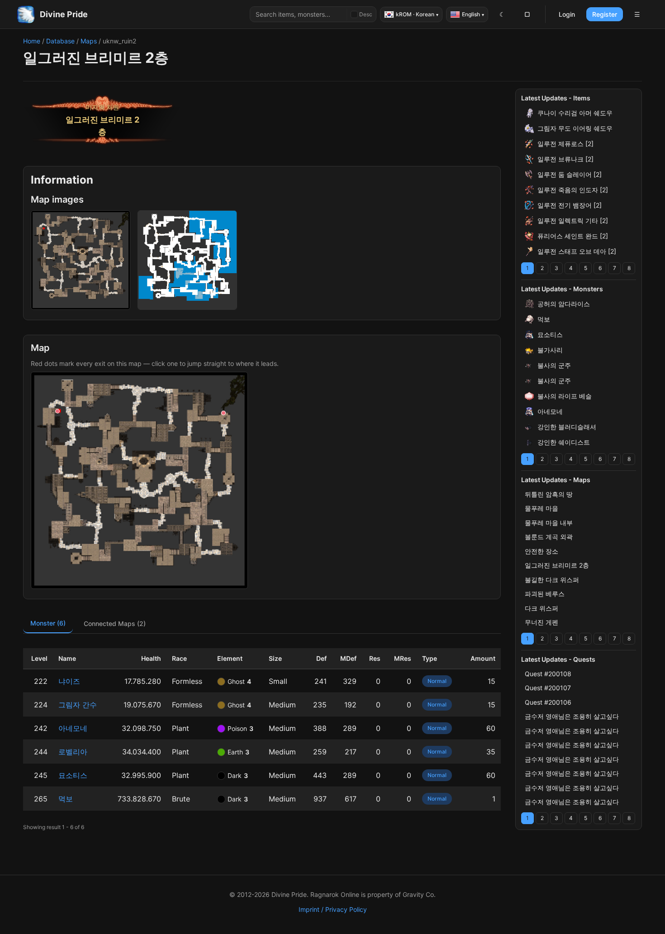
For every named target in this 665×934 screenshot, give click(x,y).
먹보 (65, 798)
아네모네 (72, 728)
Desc (365, 14)
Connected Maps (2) (115, 623)
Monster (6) (48, 623)
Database (60, 41)
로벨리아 (72, 751)
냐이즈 (69, 681)
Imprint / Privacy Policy (333, 909)
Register (604, 14)
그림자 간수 (77, 704)
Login (567, 14)
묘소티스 (72, 775)
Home (31, 41)
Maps (89, 41)
